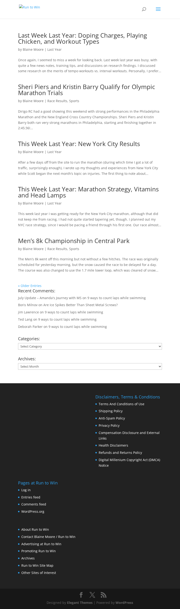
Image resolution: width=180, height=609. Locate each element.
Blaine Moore (33, 49)
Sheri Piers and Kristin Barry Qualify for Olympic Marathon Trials (86, 89)
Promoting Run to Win (38, 551)
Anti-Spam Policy (112, 418)
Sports (74, 101)
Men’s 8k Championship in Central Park (74, 240)
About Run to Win (35, 529)
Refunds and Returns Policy (120, 452)
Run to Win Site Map (37, 565)
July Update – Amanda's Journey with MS (50, 298)
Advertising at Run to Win (41, 544)
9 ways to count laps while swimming (116, 298)
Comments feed (33, 504)
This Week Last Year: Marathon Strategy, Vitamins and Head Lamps (88, 192)
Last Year (54, 49)
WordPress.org (32, 511)
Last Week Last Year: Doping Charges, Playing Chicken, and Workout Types (82, 38)
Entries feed (30, 497)
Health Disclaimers (113, 445)
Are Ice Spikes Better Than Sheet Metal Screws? (80, 305)
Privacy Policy (109, 425)
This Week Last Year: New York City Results (79, 144)
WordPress (124, 602)
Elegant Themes (80, 602)
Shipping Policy (111, 411)
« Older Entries (29, 285)
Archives (28, 558)
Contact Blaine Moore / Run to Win (48, 536)
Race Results (57, 101)
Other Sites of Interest (38, 572)
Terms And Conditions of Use (121, 404)
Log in (26, 490)
